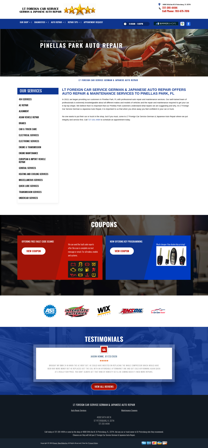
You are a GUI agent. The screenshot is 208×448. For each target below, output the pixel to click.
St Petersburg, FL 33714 (74, 41)
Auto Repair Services (78, 410)
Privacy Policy (93, 443)
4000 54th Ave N (58, 41)
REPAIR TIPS (73, 22)
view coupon (33, 251)
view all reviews (104, 386)
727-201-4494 (169, 8)
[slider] (104, 360)
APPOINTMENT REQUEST (93, 22)
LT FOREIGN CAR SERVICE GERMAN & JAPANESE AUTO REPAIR (108, 80)
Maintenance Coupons (129, 410)
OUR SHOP (24, 22)
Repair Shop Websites (60, 443)
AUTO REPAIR (56, 22)
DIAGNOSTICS (39, 22)
